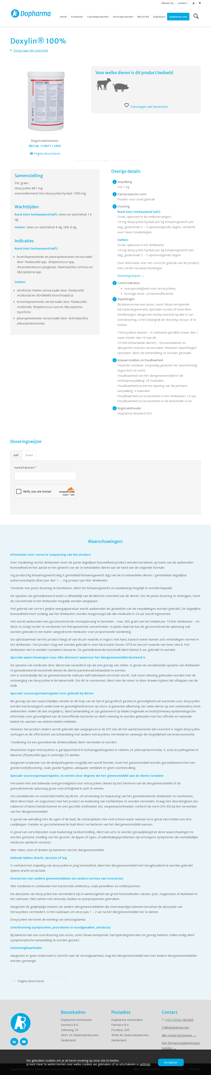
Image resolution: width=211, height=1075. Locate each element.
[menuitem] (167, 3)
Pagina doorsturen (46, 153)
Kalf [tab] (16, 455)
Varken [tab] (29, 455)
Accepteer (171, 1062)
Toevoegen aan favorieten (148, 106)
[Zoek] (196, 16)
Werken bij (167, 3)
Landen (182, 3)
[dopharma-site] (31, 16)
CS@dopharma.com (175, 1027)
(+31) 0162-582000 (179, 1020)
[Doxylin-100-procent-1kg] (45, 100)
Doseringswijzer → (131, 275)
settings (145, 1064)
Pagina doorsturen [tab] (31, 981)
